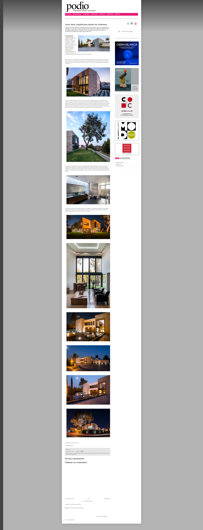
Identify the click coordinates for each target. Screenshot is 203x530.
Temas (116, 158)
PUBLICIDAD (102, 14)
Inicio (89, 498)
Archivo (128, 158)
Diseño (86, 453)
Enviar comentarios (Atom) (76, 504)
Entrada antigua (107, 498)
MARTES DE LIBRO (77, 14)
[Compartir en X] (80, 451)
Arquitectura (76, 453)
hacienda (100, 453)
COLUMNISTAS (86, 14)
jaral (108, 453)
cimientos (83, 453)
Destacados (122, 158)
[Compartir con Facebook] (81, 451)
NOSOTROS (68, 14)
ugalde (69, 454)
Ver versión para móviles (87, 501)
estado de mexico (95, 453)
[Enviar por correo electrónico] (77, 451)
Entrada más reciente (69, 498)
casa (80, 453)
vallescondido (73, 454)
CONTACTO (117, 14)
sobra (67, 454)
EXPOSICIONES (94, 14)
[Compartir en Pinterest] (83, 451)
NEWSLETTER (110, 14)
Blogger (105, 516)
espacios (89, 453)
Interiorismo (105, 453)
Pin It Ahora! (68, 449)
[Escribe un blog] (78, 451)
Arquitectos (72, 453)
